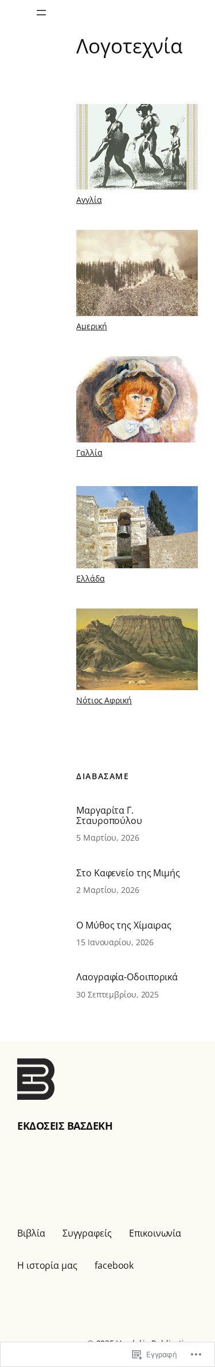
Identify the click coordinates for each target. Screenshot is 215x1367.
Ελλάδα (90, 578)
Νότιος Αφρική (104, 700)
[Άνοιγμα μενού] (41, 13)
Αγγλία (88, 199)
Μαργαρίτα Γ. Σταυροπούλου (109, 815)
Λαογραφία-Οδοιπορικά (127, 977)
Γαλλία (89, 452)
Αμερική (91, 326)
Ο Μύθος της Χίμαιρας (123, 925)
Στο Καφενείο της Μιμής (128, 873)
